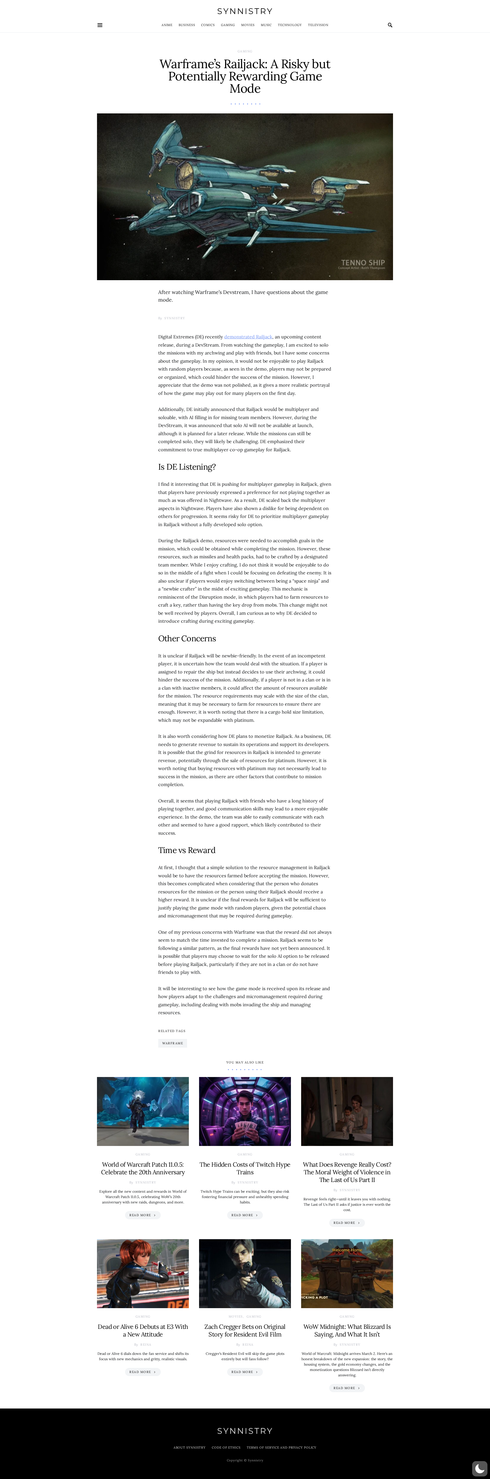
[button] (479, 1468)
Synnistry (245, 11)
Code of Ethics (226, 1447)
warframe (172, 1043)
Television (318, 25)
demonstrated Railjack (248, 337)
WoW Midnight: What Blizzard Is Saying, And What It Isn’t (347, 1330)
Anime (167, 25)
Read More (140, 1215)
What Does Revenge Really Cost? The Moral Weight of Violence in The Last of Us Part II (347, 1172)
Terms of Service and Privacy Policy (282, 1447)
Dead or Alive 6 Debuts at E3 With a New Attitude (143, 1330)
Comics (208, 25)
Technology (290, 25)
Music (266, 25)
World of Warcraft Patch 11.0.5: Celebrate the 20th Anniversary (143, 1168)
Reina (146, 1344)
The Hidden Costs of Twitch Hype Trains (245, 1168)
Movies (247, 25)
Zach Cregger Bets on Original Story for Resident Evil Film (245, 1330)
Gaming (228, 25)
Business (187, 25)
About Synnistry (190, 1447)
